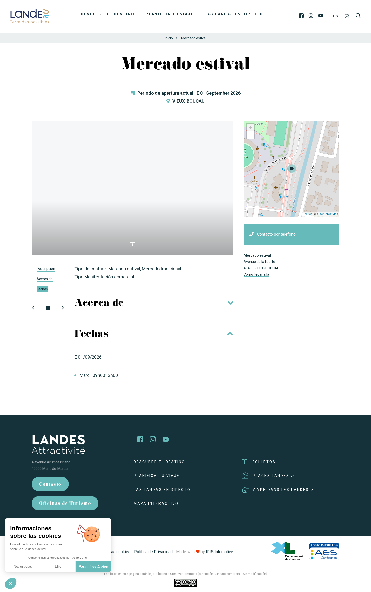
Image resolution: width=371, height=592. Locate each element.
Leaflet (307, 214)
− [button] (250, 135)
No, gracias (23, 566)
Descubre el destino (108, 14)
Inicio (169, 38)
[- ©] (132, 188)
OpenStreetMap (327, 214)
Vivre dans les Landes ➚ (283, 490)
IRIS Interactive (219, 551)
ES (336, 16)
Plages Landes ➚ (274, 476)
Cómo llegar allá (256, 274)
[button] (11, 583)
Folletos (264, 462)
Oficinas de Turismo (65, 503)
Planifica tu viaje (170, 14)
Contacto (50, 484)
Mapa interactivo (156, 503)
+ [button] (250, 127)
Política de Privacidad (153, 551)
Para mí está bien (93, 566)
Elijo (58, 566)
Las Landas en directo (234, 14)
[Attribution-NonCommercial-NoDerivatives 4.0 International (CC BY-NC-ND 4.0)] (185, 583)
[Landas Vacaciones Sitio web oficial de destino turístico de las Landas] (29, 16)
